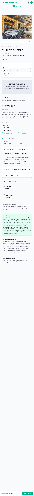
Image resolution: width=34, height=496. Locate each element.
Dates (5, 67)
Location (16, 153)
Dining (24, 153)
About (10, 41)
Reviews (16, 41)
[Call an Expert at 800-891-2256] (28, 2)
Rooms (22, 41)
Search (7, 46)
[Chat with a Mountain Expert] (31, 2)
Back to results (8, 13)
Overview (5, 41)
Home (3, 46)
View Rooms (27, 493)
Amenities (28, 41)
